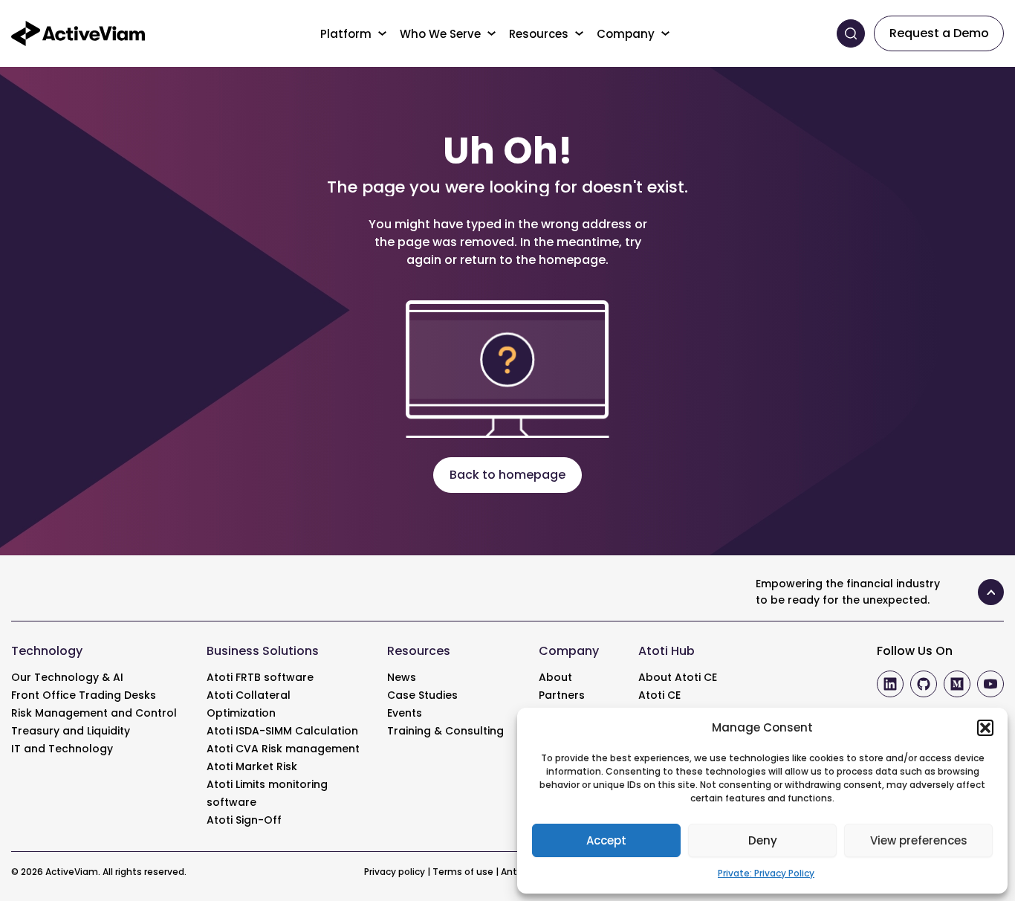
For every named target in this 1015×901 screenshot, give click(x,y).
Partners (562, 695)
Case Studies (422, 695)
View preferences (918, 840)
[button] (985, 727)
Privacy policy (394, 871)
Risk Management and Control (94, 712)
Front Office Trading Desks (83, 695)
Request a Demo (939, 33)
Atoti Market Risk (252, 766)
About (555, 677)
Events (404, 712)
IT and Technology (62, 748)
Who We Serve (440, 34)
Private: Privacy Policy (766, 873)
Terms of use (462, 871)
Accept (606, 840)
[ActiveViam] (78, 32)
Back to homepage (507, 474)
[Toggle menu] (383, 33)
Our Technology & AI (67, 677)
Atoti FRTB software (260, 677)
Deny (762, 840)
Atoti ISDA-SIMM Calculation (282, 730)
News (401, 677)
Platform (346, 34)
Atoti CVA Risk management (283, 748)
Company (626, 34)
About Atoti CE (677, 677)
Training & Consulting (445, 730)
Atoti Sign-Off (244, 820)
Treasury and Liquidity (70, 730)
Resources (538, 34)
